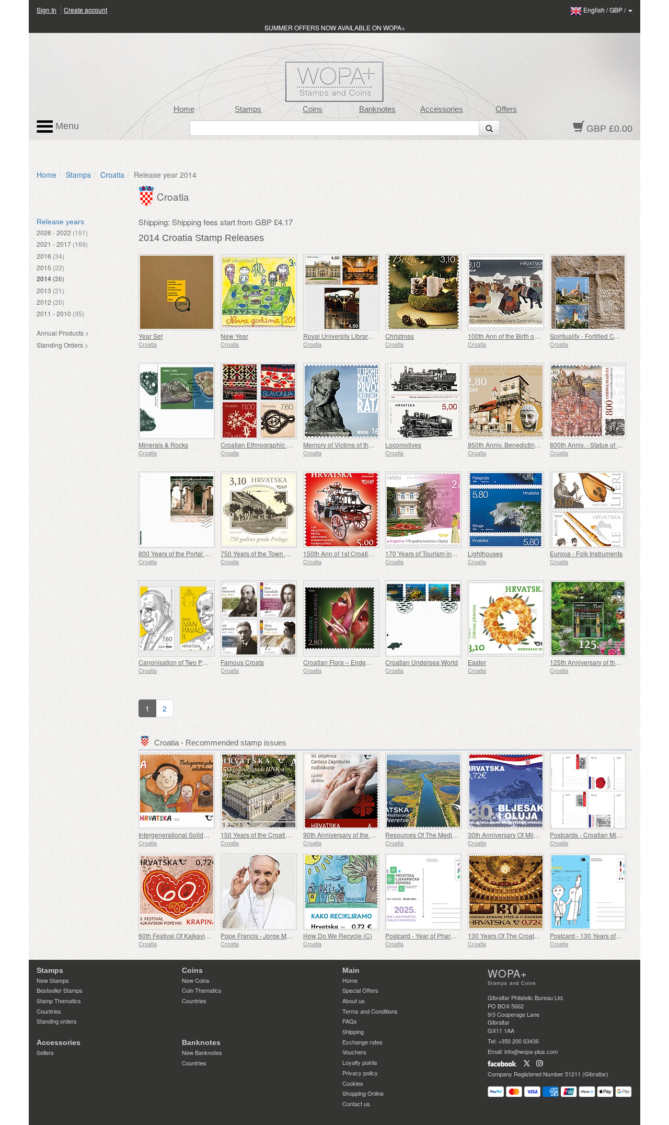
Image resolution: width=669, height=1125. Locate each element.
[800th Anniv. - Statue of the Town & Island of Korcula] (588, 401)
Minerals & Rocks (163, 444)
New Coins (196, 980)
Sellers (45, 1052)
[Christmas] (423, 292)
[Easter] (506, 618)
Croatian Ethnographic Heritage (266, 444)
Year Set (151, 335)
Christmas (399, 335)
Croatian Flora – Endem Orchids (349, 662)
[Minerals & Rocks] (177, 401)
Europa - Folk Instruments (586, 553)
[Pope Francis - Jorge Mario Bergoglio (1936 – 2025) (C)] (259, 892)
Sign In (46, 9)
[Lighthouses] (506, 510)
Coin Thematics (202, 990)
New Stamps (53, 980)
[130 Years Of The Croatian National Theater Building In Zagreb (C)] (506, 892)
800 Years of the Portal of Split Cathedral (196, 553)
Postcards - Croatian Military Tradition (603, 834)
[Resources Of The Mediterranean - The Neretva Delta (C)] (423, 791)
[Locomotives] (423, 401)
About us (353, 1000)
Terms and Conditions (370, 1011)
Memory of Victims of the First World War (360, 444)
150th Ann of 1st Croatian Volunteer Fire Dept (367, 553)
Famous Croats (242, 662)
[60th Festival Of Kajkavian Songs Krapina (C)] (177, 892)
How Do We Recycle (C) (337, 935)
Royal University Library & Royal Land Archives (370, 335)
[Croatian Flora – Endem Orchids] (341, 618)
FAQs (349, 1021)
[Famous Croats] (259, 618)
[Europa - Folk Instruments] (588, 510)
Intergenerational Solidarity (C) (182, 834)
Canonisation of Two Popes (177, 662)
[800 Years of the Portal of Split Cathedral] (177, 510)
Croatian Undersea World (421, 662)
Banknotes (377, 109)
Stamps (248, 109)
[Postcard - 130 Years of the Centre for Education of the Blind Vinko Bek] (588, 892)
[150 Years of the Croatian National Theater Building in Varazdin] (259, 791)
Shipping (353, 1031)
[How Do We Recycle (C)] (341, 892)
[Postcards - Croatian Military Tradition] (588, 791)
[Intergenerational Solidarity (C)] (177, 791)
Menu (66, 126)
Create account (85, 9)
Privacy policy (360, 1073)
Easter (477, 662)
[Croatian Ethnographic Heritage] (259, 401)
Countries (49, 1011)
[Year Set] (177, 292)
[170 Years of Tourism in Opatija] (423, 510)
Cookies (352, 1083)
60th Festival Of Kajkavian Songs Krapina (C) (203, 935)
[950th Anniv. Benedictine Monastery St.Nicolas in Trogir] (506, 401)
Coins (312, 109)
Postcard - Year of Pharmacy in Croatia (440, 935)
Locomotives (403, 444)
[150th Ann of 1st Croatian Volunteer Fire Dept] (341, 510)
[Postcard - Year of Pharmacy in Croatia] (423, 892)
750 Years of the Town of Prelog (265, 553)
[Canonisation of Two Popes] (177, 618)
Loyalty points (359, 1062)
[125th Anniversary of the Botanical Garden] (588, 618)
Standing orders (57, 1021)
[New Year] (259, 292)
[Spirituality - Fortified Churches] (588, 292)
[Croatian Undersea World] (423, 618)
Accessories (441, 109)
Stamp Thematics (59, 1000)
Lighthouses (485, 553)
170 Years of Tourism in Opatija (429, 553)
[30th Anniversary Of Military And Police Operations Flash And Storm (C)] (506, 791)
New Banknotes (202, 1052)
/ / (605, 9)
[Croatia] (148, 194)
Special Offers (360, 990)
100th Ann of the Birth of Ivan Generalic (523, 335)
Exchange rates (362, 1042)
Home (184, 109)
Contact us (356, 1103)
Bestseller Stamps (60, 990)
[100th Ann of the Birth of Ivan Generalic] (506, 292)
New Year (234, 335)
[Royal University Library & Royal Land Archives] (341, 292)
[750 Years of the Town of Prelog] (259, 510)
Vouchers (354, 1052)
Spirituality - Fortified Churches (593, 335)
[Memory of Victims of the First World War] (341, 401)
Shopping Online (363, 1093)
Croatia (112, 174)
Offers (506, 109)
